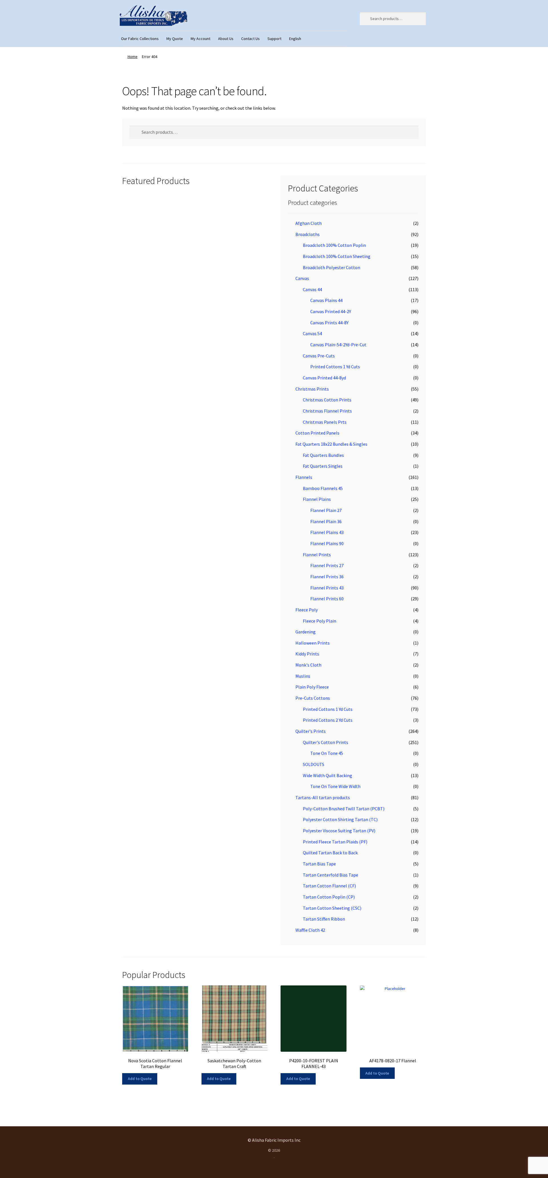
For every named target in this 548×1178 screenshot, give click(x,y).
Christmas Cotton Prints (327, 400)
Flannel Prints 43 (327, 588)
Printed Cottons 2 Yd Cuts (327, 720)
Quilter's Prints (310, 731)
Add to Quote (140, 1078)
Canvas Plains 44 (326, 300)
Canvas (302, 278)
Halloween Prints (312, 643)
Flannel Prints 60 (327, 598)
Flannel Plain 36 (326, 521)
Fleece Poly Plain (319, 621)
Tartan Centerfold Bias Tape (330, 875)
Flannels (303, 477)
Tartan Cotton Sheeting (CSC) (332, 908)
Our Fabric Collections (140, 38)
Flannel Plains (317, 499)
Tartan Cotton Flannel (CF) (329, 886)
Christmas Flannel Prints (327, 411)
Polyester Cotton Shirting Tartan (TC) (340, 819)
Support (274, 38)
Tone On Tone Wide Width (335, 786)
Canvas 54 (312, 333)
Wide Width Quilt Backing (327, 775)
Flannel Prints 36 (327, 576)
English (295, 38)
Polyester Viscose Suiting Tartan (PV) (339, 830)
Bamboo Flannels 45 (323, 488)
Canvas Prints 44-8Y (329, 322)
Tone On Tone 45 (326, 753)
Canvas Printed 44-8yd (324, 378)
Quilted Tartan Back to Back (330, 852)
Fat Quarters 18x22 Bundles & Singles (331, 444)
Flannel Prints (317, 554)
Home (133, 56)
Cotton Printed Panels (317, 433)
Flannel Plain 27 (326, 510)
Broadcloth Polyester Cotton (331, 267)
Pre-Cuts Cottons (312, 698)
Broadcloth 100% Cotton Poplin (334, 245)
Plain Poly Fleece (312, 687)
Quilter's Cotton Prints (325, 742)
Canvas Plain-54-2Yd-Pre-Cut (338, 344)
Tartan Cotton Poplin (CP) (329, 897)
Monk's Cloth (308, 665)
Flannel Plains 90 (327, 543)
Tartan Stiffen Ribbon (324, 919)
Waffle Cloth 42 (310, 930)
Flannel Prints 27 (327, 565)
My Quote (174, 38)
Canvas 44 (312, 289)
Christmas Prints (312, 389)
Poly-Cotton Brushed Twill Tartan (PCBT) (343, 808)
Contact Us (250, 38)
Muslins (302, 676)
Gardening (305, 632)
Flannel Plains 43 (327, 532)
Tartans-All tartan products (322, 797)
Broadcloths (307, 234)
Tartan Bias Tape (319, 864)
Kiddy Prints (307, 654)
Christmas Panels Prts (324, 422)
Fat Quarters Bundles (323, 455)
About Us (225, 38)
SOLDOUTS (313, 764)
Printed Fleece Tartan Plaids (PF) (335, 842)
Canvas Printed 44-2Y (330, 311)
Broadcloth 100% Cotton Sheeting (336, 256)
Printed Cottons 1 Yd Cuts (335, 366)
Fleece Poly (306, 610)
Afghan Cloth (308, 223)
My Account (200, 38)
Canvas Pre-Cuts (319, 356)
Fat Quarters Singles (322, 466)
